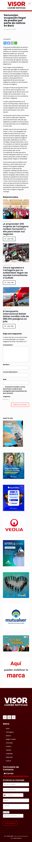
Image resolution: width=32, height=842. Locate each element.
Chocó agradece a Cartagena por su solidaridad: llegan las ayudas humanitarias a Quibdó (15, 272)
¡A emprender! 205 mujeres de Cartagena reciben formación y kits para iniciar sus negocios (15, 229)
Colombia (9, 743)
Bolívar (8, 736)
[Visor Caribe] (16, 5)
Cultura (8, 761)
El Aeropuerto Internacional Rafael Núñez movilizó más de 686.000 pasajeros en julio (16, 316)
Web (4, 379)
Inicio (7, 729)
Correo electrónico (10, 372)
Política (8, 746)
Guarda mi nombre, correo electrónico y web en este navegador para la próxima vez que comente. (15, 390)
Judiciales (9, 754)
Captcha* (7, 397)
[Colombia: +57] (5, 795)
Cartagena (10, 732)
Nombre (6, 365)
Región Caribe (11, 739)
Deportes (9, 757)
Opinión (8, 750)
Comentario (8, 345)
